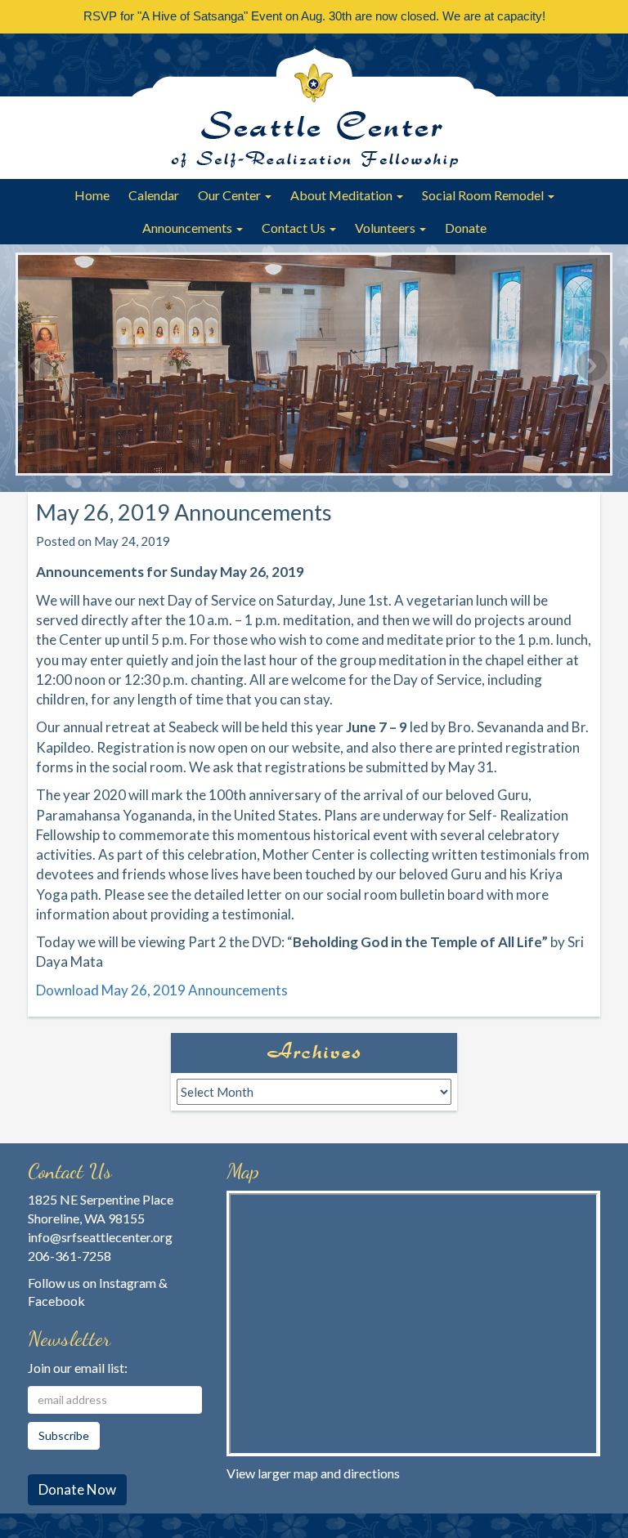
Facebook (56, 1300)
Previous (36, 365)
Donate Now (77, 1489)
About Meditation (342, 195)
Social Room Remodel (484, 195)
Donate (466, 227)
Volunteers (386, 227)
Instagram (127, 1282)
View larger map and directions (313, 1473)
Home (92, 195)
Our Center (230, 195)
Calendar (153, 195)
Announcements (188, 227)
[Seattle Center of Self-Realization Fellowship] (314, 106)
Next (592, 365)
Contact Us (295, 227)
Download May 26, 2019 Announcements (162, 990)
